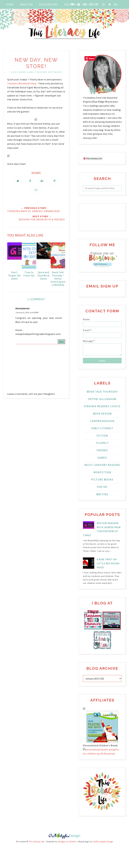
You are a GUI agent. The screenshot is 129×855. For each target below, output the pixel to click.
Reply (61, 342)
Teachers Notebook (48, 72)
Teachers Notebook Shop (21, 83)
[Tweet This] (18, 180)
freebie (102, 450)
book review (102, 413)
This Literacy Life (36, 841)
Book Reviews (48, 4)
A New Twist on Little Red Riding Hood (108, 563)
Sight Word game (22, 72)
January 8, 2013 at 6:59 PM (26, 312)
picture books (102, 479)
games (102, 457)
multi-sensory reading (102, 465)
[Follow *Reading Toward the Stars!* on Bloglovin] (102, 260)
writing (102, 494)
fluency (102, 443)
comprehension (102, 421)
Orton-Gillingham (102, 399)
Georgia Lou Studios (67, 841)
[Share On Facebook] (30, 180)
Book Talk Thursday (102, 391)
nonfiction (102, 472)
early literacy (102, 428)
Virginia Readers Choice (102, 406)
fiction (102, 435)
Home (10, 4)
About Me (26, 4)
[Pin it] (54, 180)
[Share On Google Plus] (42, 180)
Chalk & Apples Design (103, 841)
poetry (102, 487)
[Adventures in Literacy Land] (102, 648)
